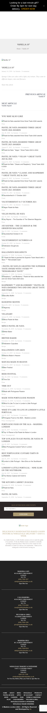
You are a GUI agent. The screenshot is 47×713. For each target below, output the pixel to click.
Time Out (6, 386)
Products (38, 693)
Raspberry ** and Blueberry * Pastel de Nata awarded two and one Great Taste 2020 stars (23, 287)
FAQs (22, 697)
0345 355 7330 (23, 674)
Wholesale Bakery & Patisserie (22, 702)
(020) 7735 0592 (23, 605)
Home (18, 49)
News (6, 697)
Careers (14, 697)
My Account (28, 695)
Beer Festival (9, 374)
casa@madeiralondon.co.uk (23, 607)
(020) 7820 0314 (23, 648)
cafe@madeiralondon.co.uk (23, 581)
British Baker (9, 338)
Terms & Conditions (33, 697)
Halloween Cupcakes (13, 350)
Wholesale (28, 693)
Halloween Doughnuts (14, 252)
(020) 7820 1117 (23, 579)
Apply (19, 695)
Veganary (7, 314)
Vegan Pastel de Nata (13, 214)
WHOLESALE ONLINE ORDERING (23, 704)
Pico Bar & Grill (32, 699)
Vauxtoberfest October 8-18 (17, 240)
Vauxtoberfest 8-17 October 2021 (19, 202)
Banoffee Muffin (11, 302)
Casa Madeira (18, 699)
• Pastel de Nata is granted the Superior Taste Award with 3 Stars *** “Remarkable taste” (23, 268)
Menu (19, 693)
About (12, 693)
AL (30, 709)
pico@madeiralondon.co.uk (23, 624)
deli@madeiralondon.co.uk (23, 650)
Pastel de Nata (9, 494)
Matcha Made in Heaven (14, 362)
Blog (8, 699)
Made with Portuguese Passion (18, 398)
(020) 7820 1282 (23, 622)
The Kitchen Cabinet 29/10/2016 (17, 482)
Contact (38, 695)
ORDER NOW (28, 8)
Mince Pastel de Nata (13, 326)
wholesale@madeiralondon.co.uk (23, 676)
